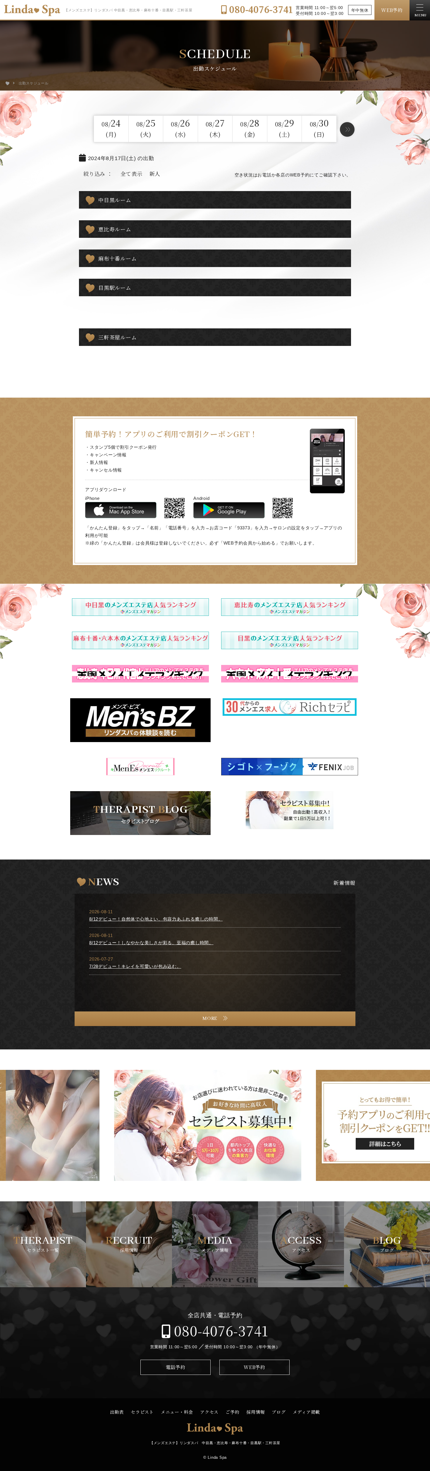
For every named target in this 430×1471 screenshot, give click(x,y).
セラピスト (142, 1412)
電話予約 (175, 1367)
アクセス (209, 1412)
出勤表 (117, 1412)
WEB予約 (392, 10)
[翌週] (347, 129)
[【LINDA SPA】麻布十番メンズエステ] (7, 83)
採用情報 (255, 1412)
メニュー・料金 (177, 1412)
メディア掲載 (306, 1412)
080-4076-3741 (260, 9)
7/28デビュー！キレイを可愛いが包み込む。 (135, 966)
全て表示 (131, 173)
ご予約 (232, 1412)
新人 (155, 173)
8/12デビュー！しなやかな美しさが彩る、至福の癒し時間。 (151, 942)
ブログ (278, 1412)
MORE (209, 1019)
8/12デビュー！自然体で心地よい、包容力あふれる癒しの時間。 (156, 918)
